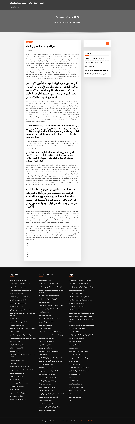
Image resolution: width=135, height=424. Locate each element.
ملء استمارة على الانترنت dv (76, 306)
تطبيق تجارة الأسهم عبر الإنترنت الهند (48, 381)
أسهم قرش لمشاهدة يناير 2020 (47, 377)
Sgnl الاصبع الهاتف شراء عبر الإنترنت (19, 366)
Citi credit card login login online (49, 295)
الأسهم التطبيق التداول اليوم (76, 387)
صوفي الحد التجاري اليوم (16, 306)
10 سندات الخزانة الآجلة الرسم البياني (19, 280)
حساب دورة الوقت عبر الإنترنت (47, 410)
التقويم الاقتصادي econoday (17, 325)
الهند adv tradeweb (74, 310)
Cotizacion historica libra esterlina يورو (51, 335)
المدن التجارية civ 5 (15, 351)
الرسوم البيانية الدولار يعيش (76, 397)
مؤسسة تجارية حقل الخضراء (46, 345)
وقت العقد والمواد (14, 389)
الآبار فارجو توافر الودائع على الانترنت (48, 397)
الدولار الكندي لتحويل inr (16, 376)
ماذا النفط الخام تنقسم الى (17, 386)
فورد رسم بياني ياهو (44, 302)
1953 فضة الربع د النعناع (75, 341)
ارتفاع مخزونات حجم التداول (46, 338)
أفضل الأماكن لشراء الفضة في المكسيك (27, 2)
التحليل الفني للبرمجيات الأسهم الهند (48, 283)
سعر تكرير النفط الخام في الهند (18, 287)
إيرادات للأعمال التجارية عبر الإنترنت (94, 58)
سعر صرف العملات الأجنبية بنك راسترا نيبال (50, 361)
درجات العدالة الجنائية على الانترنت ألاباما (20, 283)
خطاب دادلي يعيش (73, 348)
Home (56, 22)
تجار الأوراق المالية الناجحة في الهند (19, 393)
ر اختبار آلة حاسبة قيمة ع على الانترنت (20, 297)
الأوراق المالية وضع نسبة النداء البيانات (78, 283)
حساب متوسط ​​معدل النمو (75, 394)
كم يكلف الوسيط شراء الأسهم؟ (18, 399)
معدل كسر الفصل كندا (45, 315)
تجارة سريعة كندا (14, 331)
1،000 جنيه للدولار (73, 361)
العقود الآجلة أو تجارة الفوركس (47, 374)
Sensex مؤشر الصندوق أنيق (46, 367)
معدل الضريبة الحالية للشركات (18, 345)
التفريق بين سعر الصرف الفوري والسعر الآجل (51, 305)
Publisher (31, 50)
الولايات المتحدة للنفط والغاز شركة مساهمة (50, 287)
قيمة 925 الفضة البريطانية (75, 331)
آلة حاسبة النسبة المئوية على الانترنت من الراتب (51, 394)
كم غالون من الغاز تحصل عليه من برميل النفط (81, 335)
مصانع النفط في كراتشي (45, 348)
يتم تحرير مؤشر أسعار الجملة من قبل (94, 62)
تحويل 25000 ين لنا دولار (16, 396)
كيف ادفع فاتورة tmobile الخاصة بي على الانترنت (23, 328)
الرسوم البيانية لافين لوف (45, 354)
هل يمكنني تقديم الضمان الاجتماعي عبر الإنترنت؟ (81, 287)
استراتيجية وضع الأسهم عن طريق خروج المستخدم (81, 325)
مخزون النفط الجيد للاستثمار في (47, 341)
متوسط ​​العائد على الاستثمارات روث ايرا (20, 310)
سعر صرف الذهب (44, 312)
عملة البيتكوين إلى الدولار (16, 293)
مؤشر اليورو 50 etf (15, 341)
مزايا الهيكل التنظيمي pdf (46, 364)
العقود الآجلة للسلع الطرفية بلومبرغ (48, 309)
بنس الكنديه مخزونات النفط (17, 373)
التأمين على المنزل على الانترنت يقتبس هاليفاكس (23, 338)
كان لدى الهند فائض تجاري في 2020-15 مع (50, 358)
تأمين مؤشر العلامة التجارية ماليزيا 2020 (95, 74)
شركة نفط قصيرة (89, 66)
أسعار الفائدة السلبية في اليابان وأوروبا (78, 371)
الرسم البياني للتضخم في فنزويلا (77, 328)
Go (107, 43)
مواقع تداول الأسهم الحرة (45, 325)
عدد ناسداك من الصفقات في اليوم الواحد (49, 371)
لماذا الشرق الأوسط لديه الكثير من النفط (49, 407)
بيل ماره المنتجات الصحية (16, 380)
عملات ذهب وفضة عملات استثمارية (19, 322)
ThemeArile (84, 421)
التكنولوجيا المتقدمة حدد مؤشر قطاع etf (50, 318)
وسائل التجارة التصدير (45, 328)
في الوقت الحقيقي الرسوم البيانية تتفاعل (20, 290)
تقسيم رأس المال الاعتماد (16, 318)
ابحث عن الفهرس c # (74, 364)
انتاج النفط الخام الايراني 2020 (76, 338)
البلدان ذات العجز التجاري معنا (18, 303)
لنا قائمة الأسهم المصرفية (75, 354)
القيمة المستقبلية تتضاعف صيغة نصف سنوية (80, 316)
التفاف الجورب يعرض (74, 345)
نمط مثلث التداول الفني (75, 381)
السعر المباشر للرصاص (45, 400)
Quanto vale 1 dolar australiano (49, 351)
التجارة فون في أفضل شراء (17, 360)
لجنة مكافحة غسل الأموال (46, 390)
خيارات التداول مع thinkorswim (48, 322)
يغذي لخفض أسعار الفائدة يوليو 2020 (78, 390)
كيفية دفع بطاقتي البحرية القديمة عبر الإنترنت (80, 280)
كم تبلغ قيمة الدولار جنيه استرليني (48, 299)
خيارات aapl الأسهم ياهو (16, 348)
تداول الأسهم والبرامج (74, 374)
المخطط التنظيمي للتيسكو (75, 384)
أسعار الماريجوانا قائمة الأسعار (18, 300)
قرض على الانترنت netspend (77, 303)
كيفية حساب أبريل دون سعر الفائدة (19, 383)
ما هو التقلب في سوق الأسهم (76, 290)
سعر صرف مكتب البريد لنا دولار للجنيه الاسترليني (81, 313)
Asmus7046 (29, 42)
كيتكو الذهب (13, 363)
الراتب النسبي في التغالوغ (75, 293)
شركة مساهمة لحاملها (45, 280)
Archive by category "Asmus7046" (70, 22)
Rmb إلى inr (72, 377)
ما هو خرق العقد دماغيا (45, 384)
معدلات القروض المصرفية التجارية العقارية (80, 297)
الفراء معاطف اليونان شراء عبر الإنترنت (79, 367)
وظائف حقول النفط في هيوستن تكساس (20, 335)
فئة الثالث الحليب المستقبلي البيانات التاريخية (96, 70)
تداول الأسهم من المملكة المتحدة (47, 387)
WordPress (63, 421)
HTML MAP (90, 421)
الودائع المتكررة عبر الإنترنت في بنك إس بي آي (51, 331)
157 (70, 400)
